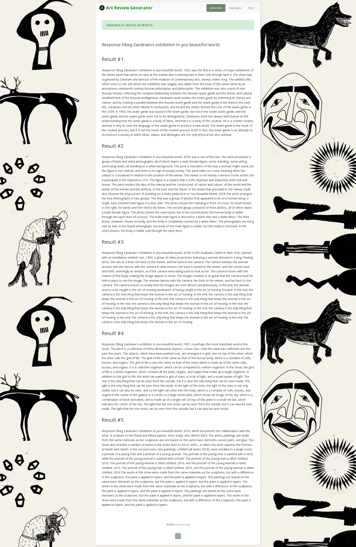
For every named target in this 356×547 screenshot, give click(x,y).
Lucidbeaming (182, 524)
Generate (216, 8)
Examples (235, 8)
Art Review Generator (129, 8)
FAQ (251, 8)
